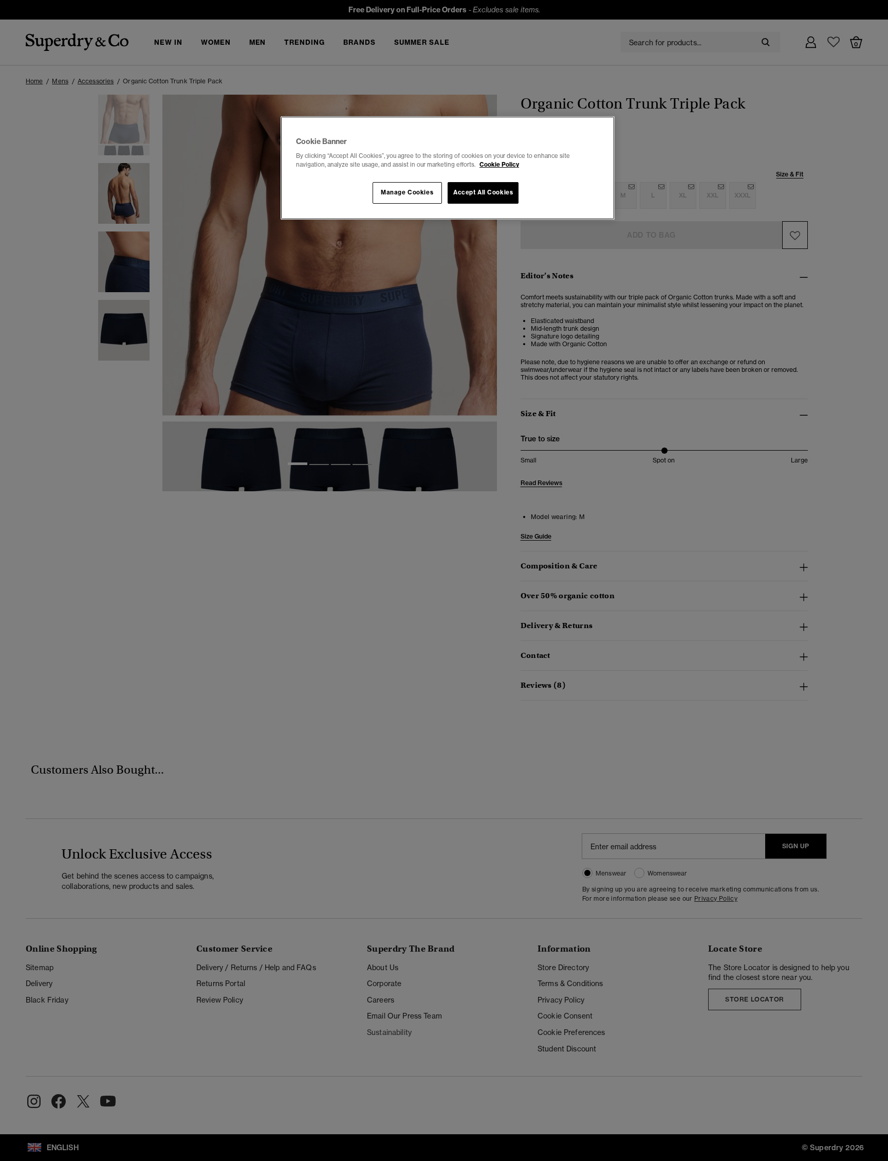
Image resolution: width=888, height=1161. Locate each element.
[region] (448, 168)
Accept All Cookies (483, 192)
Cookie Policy (499, 164)
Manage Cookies (407, 192)
